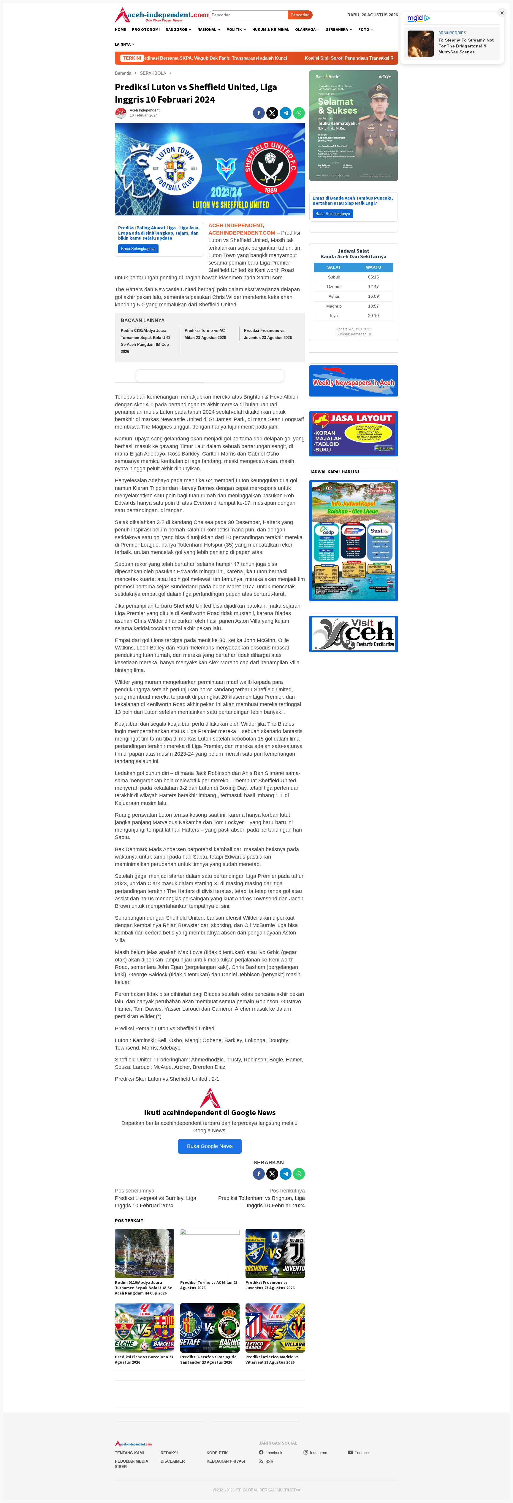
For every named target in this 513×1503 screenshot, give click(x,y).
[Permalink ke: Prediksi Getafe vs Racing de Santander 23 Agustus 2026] (210, 1328)
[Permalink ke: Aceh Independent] (121, 112)
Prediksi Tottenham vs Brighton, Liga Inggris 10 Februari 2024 (261, 1198)
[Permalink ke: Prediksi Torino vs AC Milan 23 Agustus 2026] (210, 1253)
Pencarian (300, 14)
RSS (269, 1461)
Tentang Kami (129, 1453)
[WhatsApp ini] (299, 113)
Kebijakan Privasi (226, 1461)
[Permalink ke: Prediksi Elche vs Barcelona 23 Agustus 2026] (144, 1328)
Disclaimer (173, 1461)
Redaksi (169, 1453)
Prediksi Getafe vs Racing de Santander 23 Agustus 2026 (208, 1359)
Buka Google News (210, 1146)
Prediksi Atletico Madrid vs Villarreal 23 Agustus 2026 (272, 1359)
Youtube (362, 1453)
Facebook (273, 1453)
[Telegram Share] (286, 113)
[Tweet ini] (272, 113)
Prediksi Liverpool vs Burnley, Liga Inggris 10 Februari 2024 (155, 1198)
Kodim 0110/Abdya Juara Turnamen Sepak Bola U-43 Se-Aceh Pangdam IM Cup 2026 (144, 1288)
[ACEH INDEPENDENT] (161, 14)
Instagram (318, 1453)
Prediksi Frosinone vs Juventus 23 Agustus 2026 (270, 1285)
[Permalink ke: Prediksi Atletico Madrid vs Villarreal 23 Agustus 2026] (275, 1328)
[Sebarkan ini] (259, 113)
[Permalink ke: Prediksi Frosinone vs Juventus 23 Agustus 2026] (275, 1253)
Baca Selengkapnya (138, 248)
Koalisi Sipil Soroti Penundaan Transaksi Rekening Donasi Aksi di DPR (294, 57)
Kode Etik (217, 1453)
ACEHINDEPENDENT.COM (241, 233)
